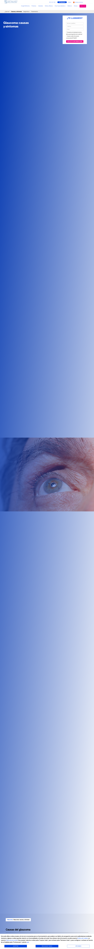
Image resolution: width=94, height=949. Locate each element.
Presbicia (34, 6)
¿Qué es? (7, 11)
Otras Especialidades (60, 6)
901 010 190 (52, 2)
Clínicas (75, 6)
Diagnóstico (26, 11)
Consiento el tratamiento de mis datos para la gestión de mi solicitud (74, 33)
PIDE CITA (82, 6)
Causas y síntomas (16, 11)
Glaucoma (10, 919)
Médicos (70, 6)
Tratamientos (34, 11)
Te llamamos (62, 2)
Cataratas (40, 6)
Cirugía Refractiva (25, 6)
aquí (28, 942)
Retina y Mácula (49, 6)
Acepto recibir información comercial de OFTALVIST (72, 37)
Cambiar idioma (78, 2)
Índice (69, 2)
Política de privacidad (11, 940)
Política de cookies (83, 938)
